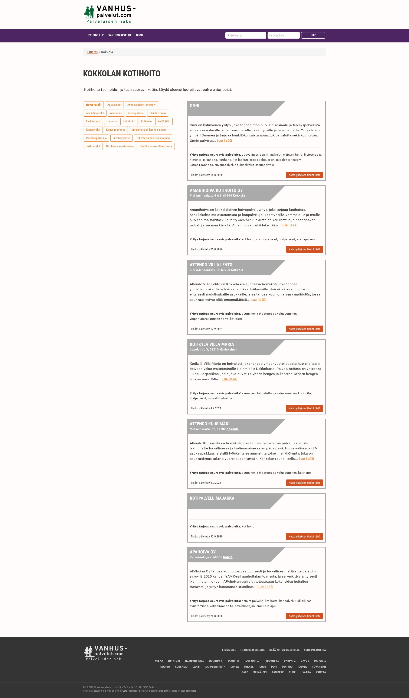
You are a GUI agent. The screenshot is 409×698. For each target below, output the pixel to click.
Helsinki (174, 661)
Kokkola (239, 195)
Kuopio (165, 666)
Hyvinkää (215, 661)
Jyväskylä (251, 661)
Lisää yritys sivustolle (284, 650)
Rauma (302, 666)
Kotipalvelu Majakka (212, 498)
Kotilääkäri (164, 121)
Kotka (305, 661)
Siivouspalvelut (121, 138)
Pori (274, 666)
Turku (293, 672)
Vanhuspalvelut (119, 35)
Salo (245, 672)
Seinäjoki (260, 672)
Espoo (159, 661)
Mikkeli (249, 666)
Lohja (234, 666)
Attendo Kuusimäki (210, 423)
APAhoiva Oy (203, 552)
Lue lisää (224, 140)
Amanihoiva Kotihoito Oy (216, 190)
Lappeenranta (215, 666)
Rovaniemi (319, 666)
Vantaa (321, 672)
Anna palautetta (315, 650)
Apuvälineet (114, 104)
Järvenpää (271, 661)
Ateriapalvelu (136, 113)
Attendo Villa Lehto (211, 264)
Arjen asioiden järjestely (141, 104)
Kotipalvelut (93, 129)
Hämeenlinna (194, 661)
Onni (194, 105)
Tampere (278, 672)
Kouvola (320, 661)
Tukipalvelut (93, 146)
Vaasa (306, 672)
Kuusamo (181, 666)
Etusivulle (96, 35)
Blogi (140, 35)
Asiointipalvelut (95, 113)
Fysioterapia (93, 121)
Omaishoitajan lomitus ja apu (148, 129)
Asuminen (116, 113)
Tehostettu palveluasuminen (153, 138)
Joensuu (233, 661)
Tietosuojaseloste (252, 650)
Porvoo (287, 666)
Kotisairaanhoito (115, 129)
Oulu (262, 666)
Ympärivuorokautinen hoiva (156, 146)
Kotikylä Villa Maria (212, 344)
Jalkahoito (129, 121)
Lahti (196, 666)
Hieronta (112, 121)
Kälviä (228, 557)
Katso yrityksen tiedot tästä (305, 175)
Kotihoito (146, 121)
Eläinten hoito (158, 113)
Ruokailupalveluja (96, 138)
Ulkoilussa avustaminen (120, 146)
